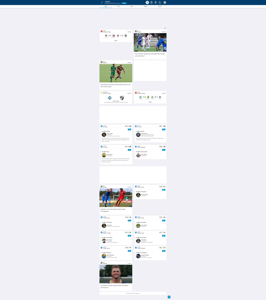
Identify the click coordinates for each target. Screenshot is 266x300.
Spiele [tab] (118, 6)
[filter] (169, 297)
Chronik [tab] (159, 6)
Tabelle (115, 40)
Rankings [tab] (145, 6)
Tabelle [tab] (131, 6)
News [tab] (106, 6)
